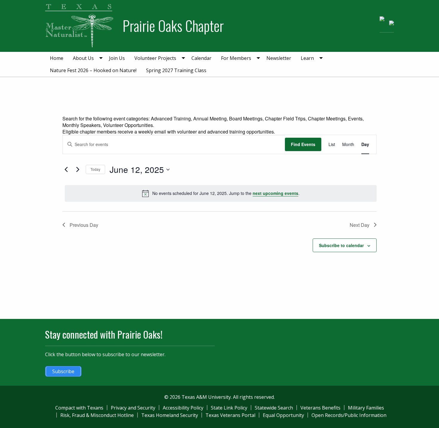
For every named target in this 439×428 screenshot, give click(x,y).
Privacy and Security (133, 407)
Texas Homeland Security (169, 415)
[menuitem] (56, 58)
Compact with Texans (79, 407)
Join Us (117, 58)
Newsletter (278, 58)
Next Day (359, 224)
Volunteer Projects (155, 58)
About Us (83, 58)
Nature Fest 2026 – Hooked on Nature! (93, 70)
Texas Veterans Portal (230, 415)
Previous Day (84, 224)
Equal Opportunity (283, 415)
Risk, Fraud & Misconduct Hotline (97, 415)
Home (56, 58)
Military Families (366, 407)
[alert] (221, 193)
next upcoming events (275, 193)
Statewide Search (274, 407)
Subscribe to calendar (341, 245)
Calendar (201, 58)
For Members (236, 58)
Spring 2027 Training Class (176, 70)
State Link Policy (229, 407)
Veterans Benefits (320, 407)
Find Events (303, 144)
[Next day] (77, 169)
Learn (307, 58)
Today (95, 169)
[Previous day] (66, 169)
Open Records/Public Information (348, 415)
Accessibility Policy (183, 407)
